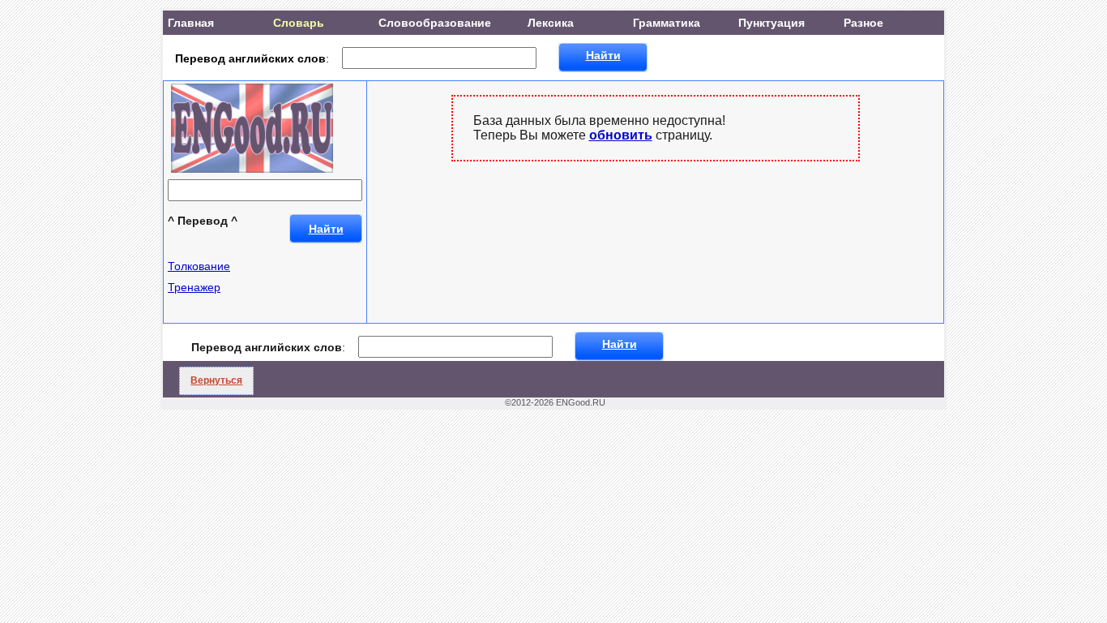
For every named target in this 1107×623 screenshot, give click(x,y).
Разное (863, 22)
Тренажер (194, 287)
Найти (603, 55)
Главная (191, 22)
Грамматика (666, 22)
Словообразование (434, 22)
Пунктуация (771, 22)
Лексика (551, 22)
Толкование (199, 266)
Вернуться (216, 380)
